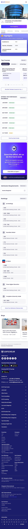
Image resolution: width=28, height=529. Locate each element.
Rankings (17, 31)
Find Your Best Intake (14, 138)
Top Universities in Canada (7, 448)
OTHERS (22, 524)
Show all (23, 60)
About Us (17, 434)
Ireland (3, 440)
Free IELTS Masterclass (6, 458)
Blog (2, 463)
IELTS (2, 472)
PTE (15, 468)
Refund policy (4, 510)
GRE (16, 469)
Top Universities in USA (6, 445)
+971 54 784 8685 (13, 496)
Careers (16, 435)
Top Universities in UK (6, 447)
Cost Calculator (4, 462)
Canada (3, 437)
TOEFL (16, 465)
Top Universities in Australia (5, 450)
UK (2, 435)
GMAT (16, 470)
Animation (14, 64)
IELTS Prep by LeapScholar (18, 459)
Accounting (5, 64)
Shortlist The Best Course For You (13, 89)
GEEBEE (3, 505)
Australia (3, 438)
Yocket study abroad (6, 503)
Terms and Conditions (6, 509)
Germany (3, 442)
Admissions (10, 31)
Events (2, 468)
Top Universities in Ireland (7, 452)
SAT (15, 466)
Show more (22, 97)
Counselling (4, 473)
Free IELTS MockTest (6, 457)
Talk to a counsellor (5, 460)
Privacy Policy (4, 507)
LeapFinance (17, 457)
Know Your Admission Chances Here (14, 308)
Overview (3, 31)
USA (2, 434)
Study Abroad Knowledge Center (7, 466)
